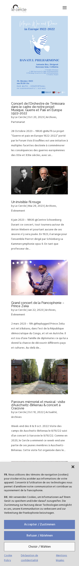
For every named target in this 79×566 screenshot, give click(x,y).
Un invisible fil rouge (26, 202)
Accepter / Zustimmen (39, 524)
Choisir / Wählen (39, 546)
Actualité (51, 412)
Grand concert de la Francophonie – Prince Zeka (37, 304)
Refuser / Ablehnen (40, 535)
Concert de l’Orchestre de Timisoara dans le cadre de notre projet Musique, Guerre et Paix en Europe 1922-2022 (37, 108)
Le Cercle (20, 117)
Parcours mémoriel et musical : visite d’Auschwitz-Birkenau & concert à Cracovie (38, 405)
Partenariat (18, 122)
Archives (51, 117)
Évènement (18, 211)
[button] (73, 467)
